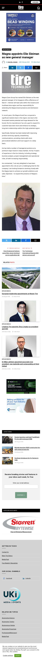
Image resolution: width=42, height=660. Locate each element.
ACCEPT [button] (18, 656)
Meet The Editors (7, 556)
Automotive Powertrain (9, 629)
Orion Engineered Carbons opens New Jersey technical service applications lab (11, 253)
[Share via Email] (36, 67)
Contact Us (5, 552)
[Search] (38, 8)
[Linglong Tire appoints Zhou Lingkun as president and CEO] (21, 311)
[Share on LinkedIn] (12, 67)
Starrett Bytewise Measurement (21, 532)
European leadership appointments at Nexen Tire (20, 294)
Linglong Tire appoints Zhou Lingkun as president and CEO (20, 328)
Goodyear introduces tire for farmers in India (26, 459)
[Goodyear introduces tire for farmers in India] (7, 460)
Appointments (7, 49)
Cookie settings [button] (8, 656)
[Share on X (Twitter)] (20, 67)
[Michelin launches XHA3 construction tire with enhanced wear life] (7, 450)
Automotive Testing (8, 622)
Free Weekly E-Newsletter (10, 563)
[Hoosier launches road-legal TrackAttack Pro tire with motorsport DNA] (7, 439)
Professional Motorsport (9, 633)
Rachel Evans (12, 62)
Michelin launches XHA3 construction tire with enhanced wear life (27, 449)
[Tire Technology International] (21, 8)
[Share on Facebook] (28, 67)
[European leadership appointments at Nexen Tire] (21, 278)
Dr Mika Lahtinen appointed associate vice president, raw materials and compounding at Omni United (20, 364)
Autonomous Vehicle (8, 625)
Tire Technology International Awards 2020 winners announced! (30, 253)
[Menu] (3, 8)
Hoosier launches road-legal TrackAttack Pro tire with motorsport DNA (27, 438)
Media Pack (5, 560)
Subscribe (35, 2)
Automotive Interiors (8, 618)
